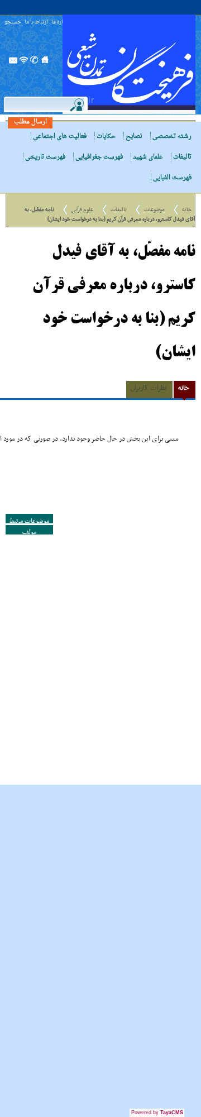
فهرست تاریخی (45, 157)
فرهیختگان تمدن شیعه (129, 64)
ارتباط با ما (36, 22)
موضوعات (154, 209)
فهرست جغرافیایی (99, 157)
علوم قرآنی (82, 209)
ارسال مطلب (30, 122)
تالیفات (182, 157)
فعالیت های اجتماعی (60, 136)
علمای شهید (148, 157)
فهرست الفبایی (172, 178)
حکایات (106, 136)
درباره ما (60, 22)
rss (24, 63)
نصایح (134, 136)
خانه (187, 209)
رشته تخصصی (172, 136)
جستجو (12, 22)
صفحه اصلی (45, 63)
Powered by (157, 1112)
